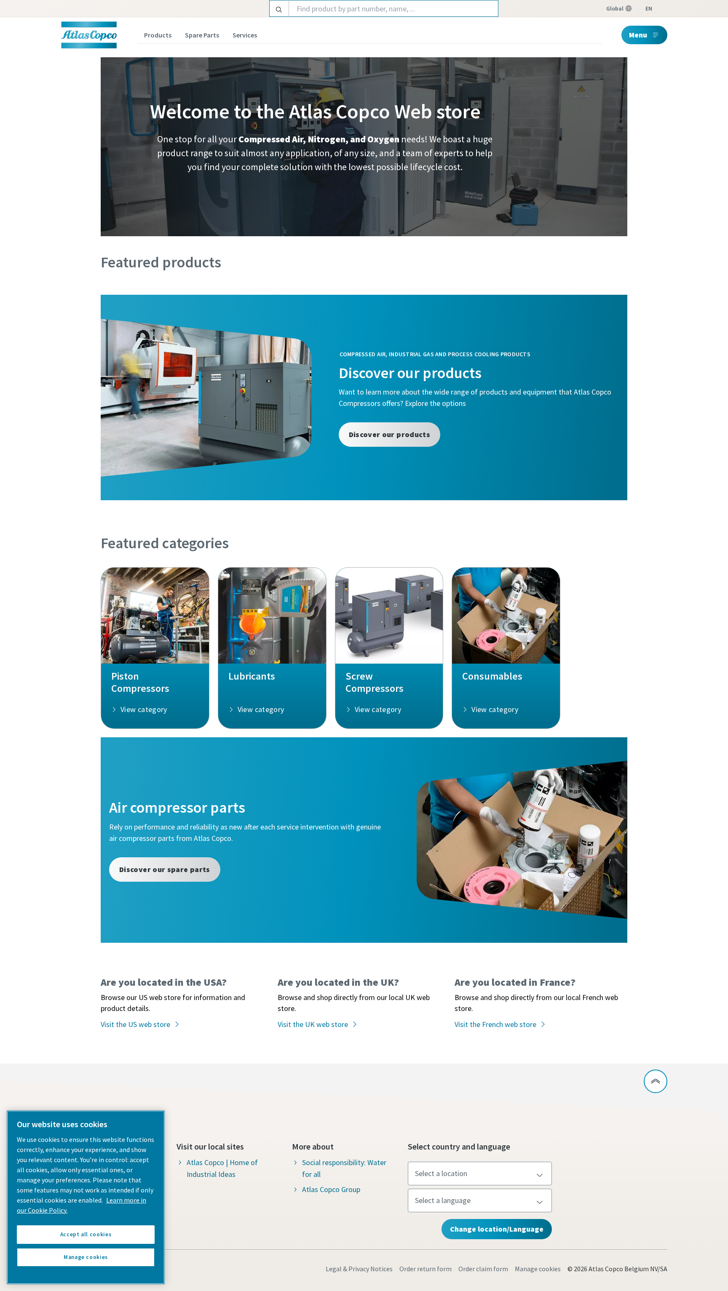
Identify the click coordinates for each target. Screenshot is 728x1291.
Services (245, 35)
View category (143, 709)
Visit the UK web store (313, 1024)
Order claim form (483, 1268)
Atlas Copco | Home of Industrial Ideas (222, 1168)
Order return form (425, 1268)
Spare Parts (202, 35)
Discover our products (390, 434)
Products (157, 35)
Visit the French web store (495, 1024)
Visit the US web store (135, 1024)
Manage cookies (538, 1268)
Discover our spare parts (164, 869)
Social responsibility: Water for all (344, 1168)
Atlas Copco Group (331, 1189)
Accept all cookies (86, 1234)
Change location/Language (496, 1229)
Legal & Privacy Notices (359, 1268)
